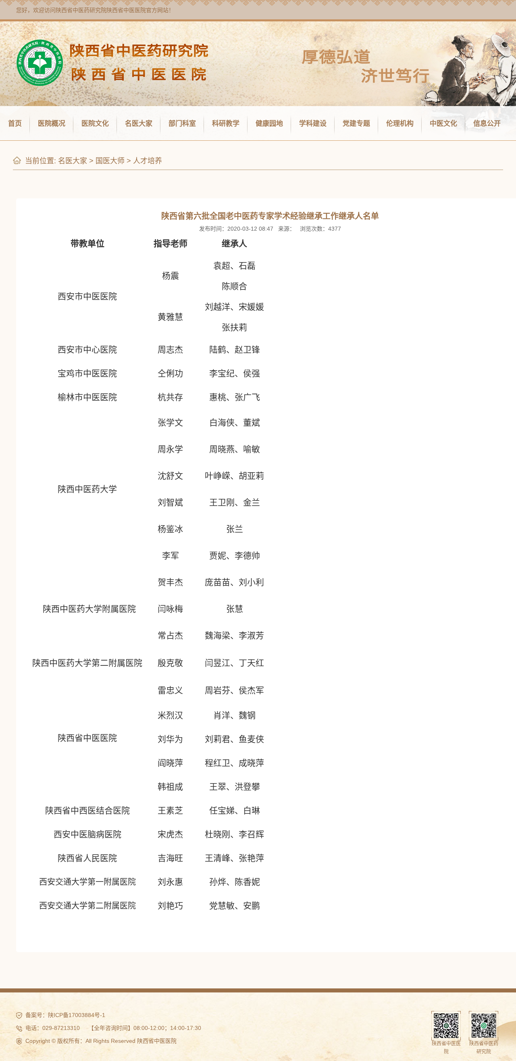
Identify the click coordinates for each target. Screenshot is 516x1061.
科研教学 (225, 123)
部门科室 (182, 123)
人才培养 (147, 161)
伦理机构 (400, 123)
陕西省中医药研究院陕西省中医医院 (101, 10)
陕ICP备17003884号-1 (76, 1015)
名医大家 (138, 123)
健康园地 (269, 123)
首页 (15, 123)
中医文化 (443, 123)
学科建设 (313, 123)
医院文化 (95, 123)
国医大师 (110, 161)
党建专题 (356, 123)
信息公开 (487, 123)
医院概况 (51, 123)
